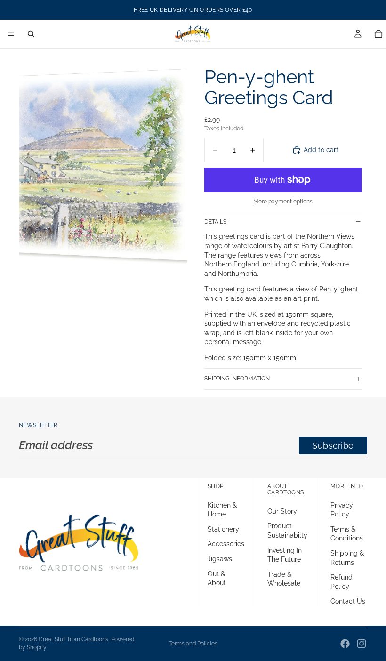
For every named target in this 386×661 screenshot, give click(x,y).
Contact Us (347, 601)
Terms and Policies (193, 643)
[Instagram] (361, 643)
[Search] (31, 34)
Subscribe (333, 446)
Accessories (226, 544)
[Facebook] (345, 643)
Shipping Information (237, 378)
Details (215, 221)
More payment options (283, 201)
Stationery (223, 528)
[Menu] (11, 34)
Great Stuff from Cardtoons (73, 639)
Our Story (282, 511)
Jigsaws (220, 558)
